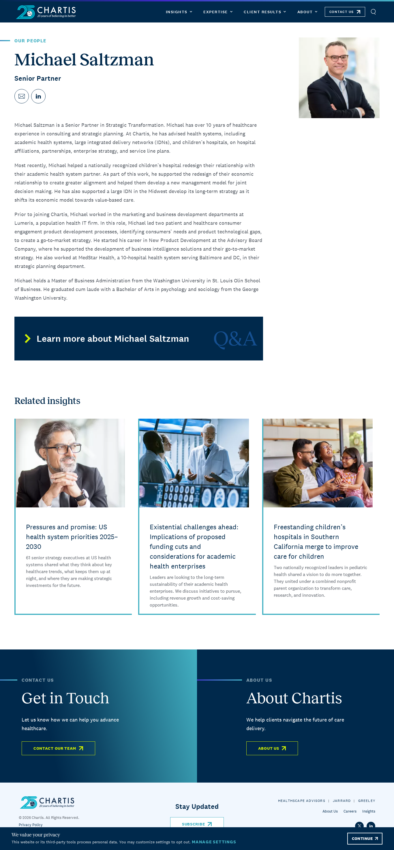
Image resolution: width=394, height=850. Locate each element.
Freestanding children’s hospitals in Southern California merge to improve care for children (316, 541)
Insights (368, 811)
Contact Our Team (54, 748)
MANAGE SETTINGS (214, 842)
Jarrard (342, 800)
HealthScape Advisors (301, 800)
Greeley (366, 800)
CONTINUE (362, 838)
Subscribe (193, 824)
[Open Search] (373, 11)
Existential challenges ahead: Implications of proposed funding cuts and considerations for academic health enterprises (194, 546)
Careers (350, 811)
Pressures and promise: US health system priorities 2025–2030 (72, 536)
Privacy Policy (31, 824)
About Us (268, 748)
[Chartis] (46, 12)
